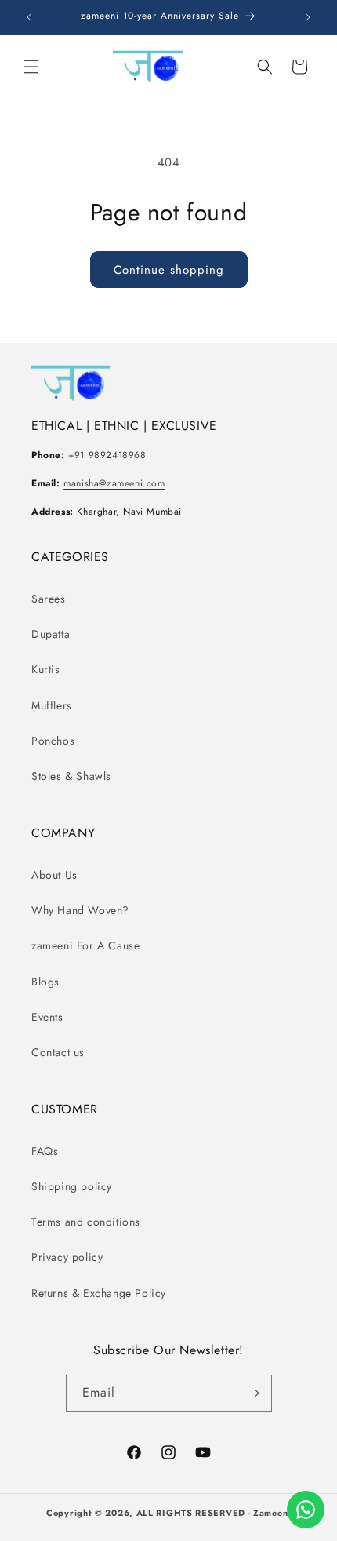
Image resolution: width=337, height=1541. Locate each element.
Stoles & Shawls (71, 776)
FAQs (44, 1151)
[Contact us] (305, 1509)
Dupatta (50, 634)
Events (47, 1017)
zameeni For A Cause (85, 945)
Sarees (48, 599)
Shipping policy (71, 1186)
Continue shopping (169, 270)
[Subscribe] (254, 1393)
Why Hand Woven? (80, 910)
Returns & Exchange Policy (98, 1293)
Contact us (58, 1052)
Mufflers (51, 705)
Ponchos (52, 741)
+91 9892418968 (107, 455)
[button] (31, 66)
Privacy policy (67, 1257)
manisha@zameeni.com (114, 483)
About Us (54, 875)
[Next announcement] (308, 17)
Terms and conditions (85, 1222)
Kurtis (45, 669)
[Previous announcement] (29, 17)
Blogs (45, 981)
